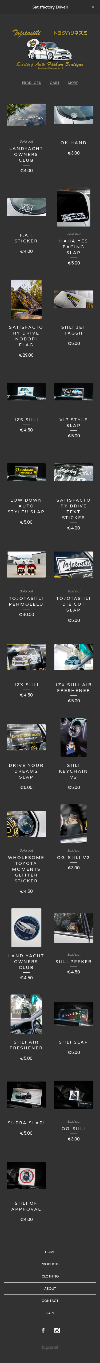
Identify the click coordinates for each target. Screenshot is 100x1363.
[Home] (50, 49)
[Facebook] (43, 1331)
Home (50, 1251)
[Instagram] (57, 1331)
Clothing (50, 1276)
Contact (50, 1300)
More (73, 82)
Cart (55, 82)
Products (31, 82)
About (50, 1288)
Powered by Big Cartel (50, 1347)
